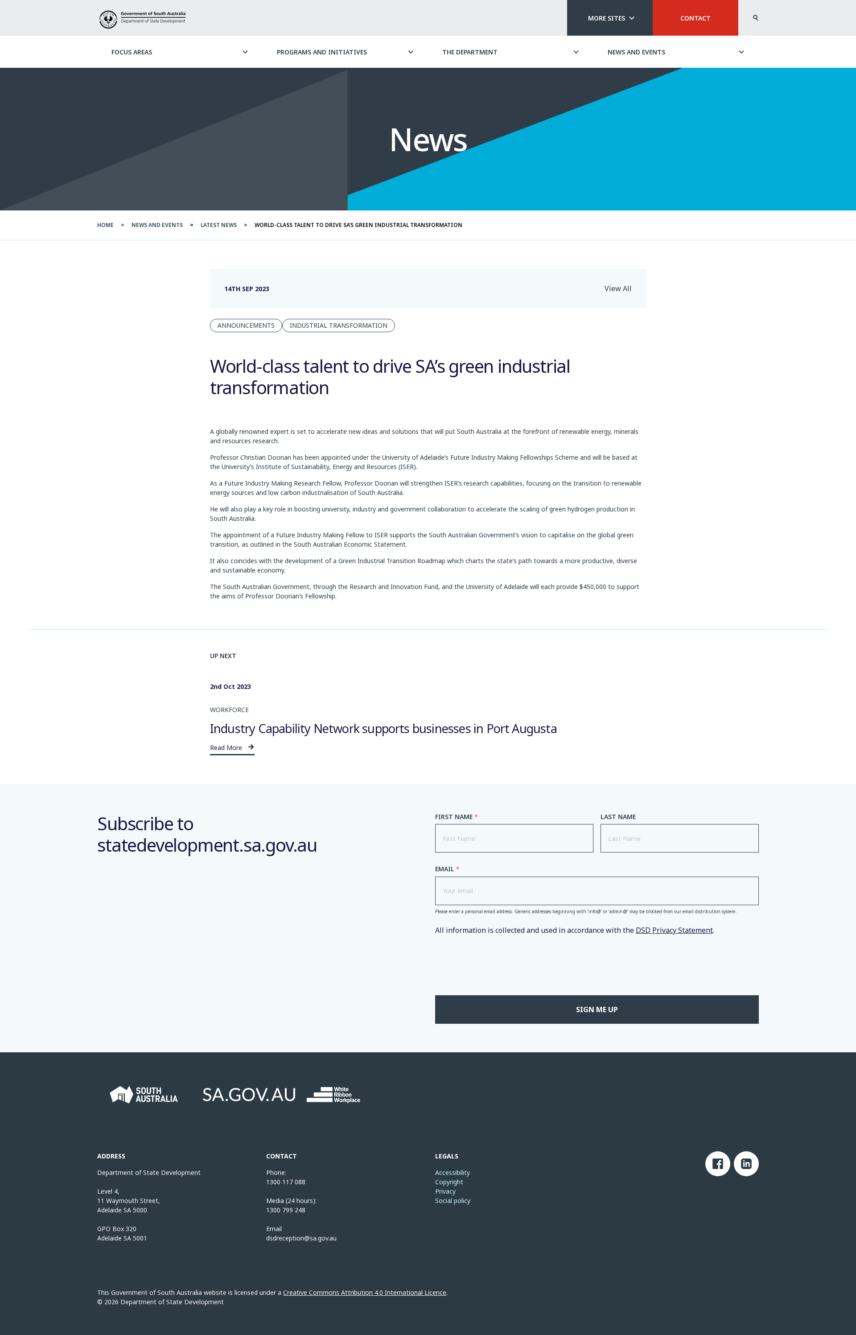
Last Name (618, 817)
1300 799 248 (285, 1210)
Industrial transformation (338, 325)
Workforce (229, 709)
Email (447, 869)
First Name (456, 817)
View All (618, 288)
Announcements (246, 325)
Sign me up (597, 1009)
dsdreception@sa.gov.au (301, 1238)
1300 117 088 (285, 1182)
